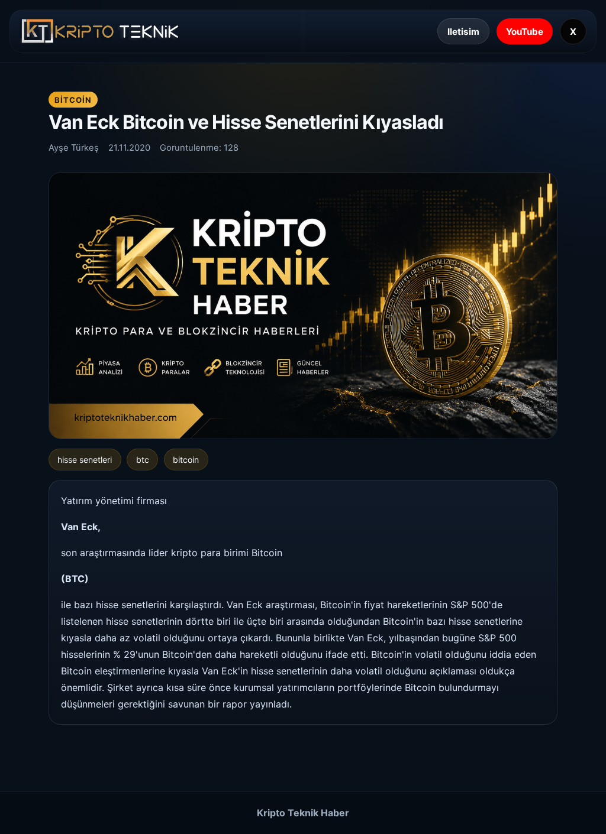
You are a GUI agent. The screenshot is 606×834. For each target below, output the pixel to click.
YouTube (524, 31)
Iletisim (463, 31)
